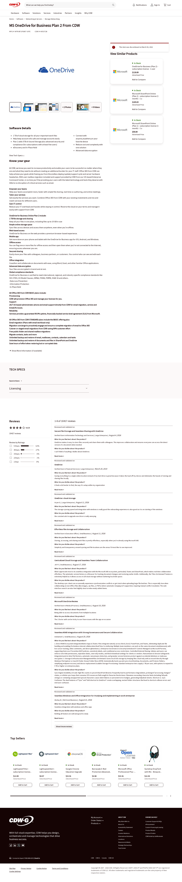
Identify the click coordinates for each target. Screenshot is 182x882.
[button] (167, 5)
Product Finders (150, 833)
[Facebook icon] (10, 845)
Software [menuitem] (26, 13)
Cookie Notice (42, 868)
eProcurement (150, 824)
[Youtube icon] (23, 845)
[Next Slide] (170, 796)
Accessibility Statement (125, 827)
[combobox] (66, 5)
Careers (120, 830)
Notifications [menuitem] (141, 5)
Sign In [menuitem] (157, 5)
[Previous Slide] (167, 796)
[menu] (139, 5)
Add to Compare (139, 79)
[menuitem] (134, 5)
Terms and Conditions (60, 868)
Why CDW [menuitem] (88, 13)
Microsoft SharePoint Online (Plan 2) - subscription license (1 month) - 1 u (145, 96)
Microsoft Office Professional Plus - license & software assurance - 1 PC (126, 770)
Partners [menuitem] (68, 13)
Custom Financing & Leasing (154, 827)
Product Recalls (150, 830)
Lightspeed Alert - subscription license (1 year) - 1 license (47, 770)
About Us (121, 824)
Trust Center (122, 848)
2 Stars (17, 458)
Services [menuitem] (47, 13)
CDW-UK (111, 858)
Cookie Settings (15, 871)
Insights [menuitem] (78, 13)
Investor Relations (124, 833)
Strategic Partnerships (125, 845)
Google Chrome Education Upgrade (74, 770)
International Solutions (125, 836)
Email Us (37, 858)
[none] (15, 13)
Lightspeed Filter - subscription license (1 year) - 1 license (21, 770)
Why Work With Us (123, 821)
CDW (92, 858)
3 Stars (17, 454)
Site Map (12, 868)
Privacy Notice (26, 868)
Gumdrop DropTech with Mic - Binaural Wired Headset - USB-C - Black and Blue (153, 770)
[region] (91, 768)
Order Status (96, 820)
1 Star (16, 462)
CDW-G (98, 858)
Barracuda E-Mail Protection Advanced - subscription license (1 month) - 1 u (101, 770)
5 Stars (17, 446)
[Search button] (113, 5)
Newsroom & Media (124, 842)
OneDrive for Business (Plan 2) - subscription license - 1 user (145, 67)
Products (95, 823)
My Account (96, 817)
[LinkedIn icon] (14, 845)
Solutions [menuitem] (37, 13)
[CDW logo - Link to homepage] (14, 5)
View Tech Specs (16, 155)
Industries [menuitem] (57, 13)
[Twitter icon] (18, 845)
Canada (104, 858)
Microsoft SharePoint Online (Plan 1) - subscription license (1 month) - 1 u (145, 126)
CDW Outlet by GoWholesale (154, 836)
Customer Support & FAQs (153, 821)
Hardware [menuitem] (15, 13)
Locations (121, 839)
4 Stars (17, 450)
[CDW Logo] (14, 5)
